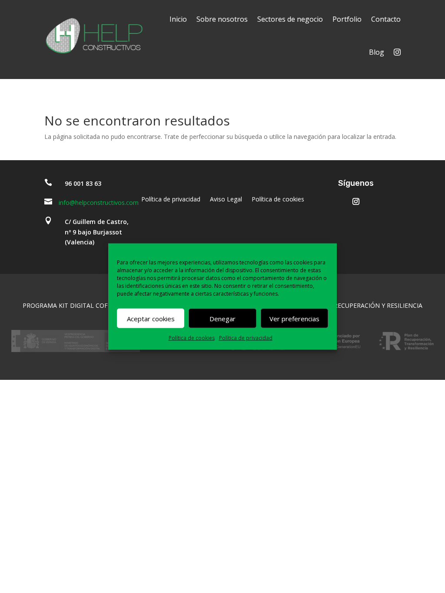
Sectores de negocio (290, 19)
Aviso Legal (226, 199)
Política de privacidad (245, 338)
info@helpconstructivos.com (99, 202)
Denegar (222, 318)
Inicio (178, 19)
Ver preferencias (294, 318)
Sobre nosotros (222, 19)
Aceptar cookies (151, 318)
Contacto (386, 19)
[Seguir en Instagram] (356, 201)
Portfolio (347, 19)
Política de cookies (192, 338)
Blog (376, 52)
